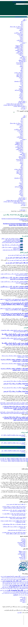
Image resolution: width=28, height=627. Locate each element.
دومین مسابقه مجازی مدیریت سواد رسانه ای (13, 105)
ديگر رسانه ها (22, 545)
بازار (22, 25)
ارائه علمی (2, 576)
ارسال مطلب (22, 57)
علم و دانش (26, 590)
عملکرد (6, 590)
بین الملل (23, 56)
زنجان (21, 78)
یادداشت (23, 58)
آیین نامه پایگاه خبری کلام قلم (19, 1)
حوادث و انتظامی (19, 46)
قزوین (21, 83)
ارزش (26, 577)
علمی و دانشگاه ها (19, 47)
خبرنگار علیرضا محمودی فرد (18, 585)
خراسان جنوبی (19, 73)
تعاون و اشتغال (22, 557)
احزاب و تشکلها (22, 551)
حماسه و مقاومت (21, 553)
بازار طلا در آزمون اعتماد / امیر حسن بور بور (17, 257)
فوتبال (3, 590)
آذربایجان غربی (19, 63)
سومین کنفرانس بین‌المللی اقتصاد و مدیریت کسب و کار (10, 588)
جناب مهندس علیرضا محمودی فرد (10, 583)
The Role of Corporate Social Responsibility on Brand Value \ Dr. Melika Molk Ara (15, 224)
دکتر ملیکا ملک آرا (13, 587)
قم (22, 85)
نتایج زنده (23, 556)
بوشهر (21, 70)
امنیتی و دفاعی (22, 552)
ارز (27, 577)
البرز (22, 67)
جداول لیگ (23, 555)
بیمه (22, 22)
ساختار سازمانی (21, 101)
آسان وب (19, 612)
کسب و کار (22, 594)
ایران (7, 579)
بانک (22, 21)
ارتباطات (21, 30)
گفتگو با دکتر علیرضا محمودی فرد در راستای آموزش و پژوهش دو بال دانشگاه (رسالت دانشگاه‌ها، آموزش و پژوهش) (14, 304)
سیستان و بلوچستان (18, 81)
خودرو (21, 39)
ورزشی (21, 55)
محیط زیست (20, 49)
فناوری (21, 29)
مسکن (21, 37)
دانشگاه (7, 585)
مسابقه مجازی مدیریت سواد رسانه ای (14, 103)
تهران (21, 71)
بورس (21, 24)
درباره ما (23, 107)
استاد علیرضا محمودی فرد (20, 577)
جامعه (21, 44)
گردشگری (20, 54)
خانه (24, 19)
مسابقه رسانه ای (21, 102)
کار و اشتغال (20, 51)
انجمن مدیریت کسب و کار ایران (15, 579)
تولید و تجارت (20, 34)
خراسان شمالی (19, 76)
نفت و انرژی (22, 558)
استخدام (23, 541)
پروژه (27, 594)
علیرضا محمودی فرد (15, 590)
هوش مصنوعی (6, 593)
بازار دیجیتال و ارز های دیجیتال (16, 26)
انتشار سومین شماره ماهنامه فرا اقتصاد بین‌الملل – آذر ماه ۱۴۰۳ (14, 458)
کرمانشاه (21, 88)
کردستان (21, 86)
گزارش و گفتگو (22, 60)
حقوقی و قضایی (19, 52)
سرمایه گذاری (20, 40)
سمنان (21, 80)
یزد (22, 100)
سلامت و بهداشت (19, 50)
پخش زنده (23, 546)
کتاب (25, 594)
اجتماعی (23, 42)
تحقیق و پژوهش (3, 579)
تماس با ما (23, 108)
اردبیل (21, 65)
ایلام (22, 68)
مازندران (21, 95)
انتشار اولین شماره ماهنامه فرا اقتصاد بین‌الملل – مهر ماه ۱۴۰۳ (14, 460)
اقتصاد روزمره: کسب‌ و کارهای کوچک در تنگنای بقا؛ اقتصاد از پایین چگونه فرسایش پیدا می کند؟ (12, 242)
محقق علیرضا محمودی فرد (19, 591)
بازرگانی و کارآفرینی (18, 32)
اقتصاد (24, 20)
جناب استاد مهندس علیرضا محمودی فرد (11, 582)
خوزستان (21, 77)
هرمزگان (21, 97)
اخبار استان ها (22, 61)
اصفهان (21, 66)
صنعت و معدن (20, 27)
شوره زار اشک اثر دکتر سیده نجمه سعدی (13, 249)
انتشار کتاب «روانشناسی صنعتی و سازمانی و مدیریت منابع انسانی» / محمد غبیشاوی (14, 360)
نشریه (10, 593)
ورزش (3, 593)
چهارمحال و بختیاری (18, 72)
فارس (21, 82)
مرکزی (21, 96)
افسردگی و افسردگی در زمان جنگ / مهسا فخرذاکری (14, 524)
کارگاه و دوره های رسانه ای (19, 106)
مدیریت (21, 36)
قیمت (1, 590)
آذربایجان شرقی (19, 62)
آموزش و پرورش (19, 45)
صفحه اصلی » (22, 209)
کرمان (21, 87)
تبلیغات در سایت (21, 543)
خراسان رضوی (19, 75)
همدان (21, 98)
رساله (8, 587)
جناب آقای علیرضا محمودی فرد (12, 581)
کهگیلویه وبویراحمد (19, 90)
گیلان (22, 92)
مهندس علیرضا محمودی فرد (15, 593)
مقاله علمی (22, 593)
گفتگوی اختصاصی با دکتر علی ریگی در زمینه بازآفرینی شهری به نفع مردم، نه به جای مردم (14, 278)
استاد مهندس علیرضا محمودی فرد (9, 577)
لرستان (21, 93)
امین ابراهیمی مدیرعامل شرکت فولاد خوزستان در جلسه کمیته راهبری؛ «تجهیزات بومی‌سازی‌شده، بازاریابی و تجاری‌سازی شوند (15, 408)
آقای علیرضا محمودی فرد (24, 576)
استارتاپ (21, 41)
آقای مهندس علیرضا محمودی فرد (12, 576)
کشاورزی (21, 35)
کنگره (19, 594)
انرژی (21, 31)
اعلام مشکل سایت (21, 542)
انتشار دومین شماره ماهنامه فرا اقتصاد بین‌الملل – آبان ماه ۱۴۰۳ (14, 459)
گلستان (21, 91)
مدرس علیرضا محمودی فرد (8, 591)
